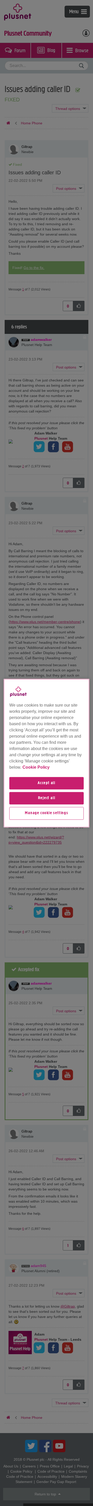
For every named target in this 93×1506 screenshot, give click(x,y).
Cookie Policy (36, 767)
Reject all (46, 798)
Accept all (46, 783)
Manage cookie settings (46, 813)
